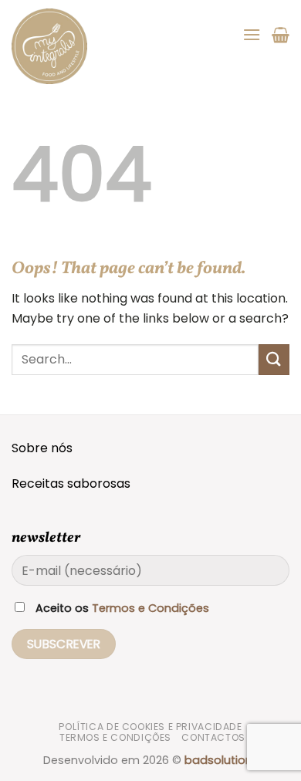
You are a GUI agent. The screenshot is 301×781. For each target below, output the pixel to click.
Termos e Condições (150, 608)
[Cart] (280, 35)
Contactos (213, 737)
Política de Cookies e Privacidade (150, 726)
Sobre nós (42, 448)
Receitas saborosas (71, 483)
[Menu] (251, 34)
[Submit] (274, 359)
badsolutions (221, 760)
